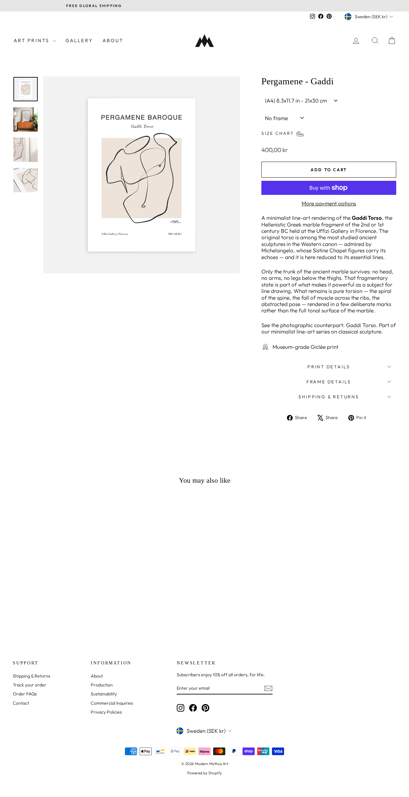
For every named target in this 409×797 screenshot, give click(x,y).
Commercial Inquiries (112, 703)
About (113, 40)
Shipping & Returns (328, 397)
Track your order (29, 685)
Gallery (79, 40)
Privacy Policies (106, 712)
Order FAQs (25, 694)
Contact (21, 703)
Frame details (328, 382)
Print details (328, 367)
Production (102, 685)
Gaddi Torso (361, 325)
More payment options (329, 203)
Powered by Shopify (204, 772)
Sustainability (104, 694)
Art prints (32, 40)
